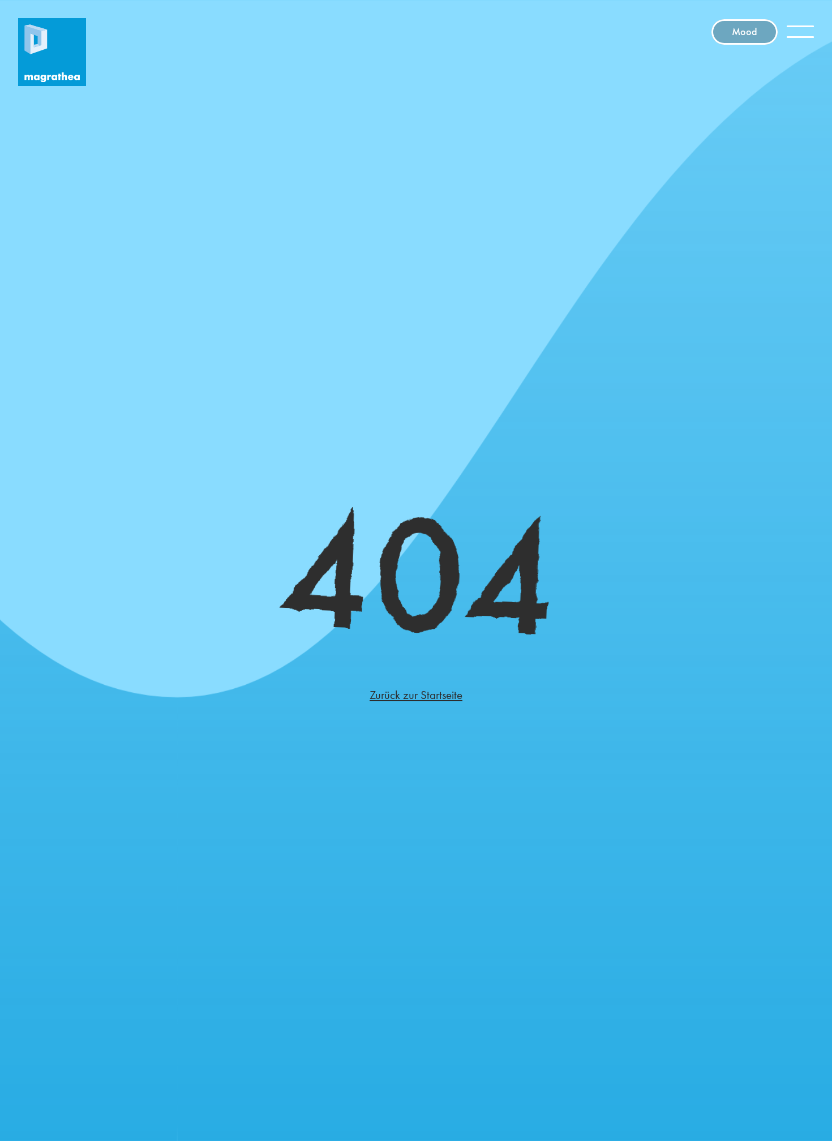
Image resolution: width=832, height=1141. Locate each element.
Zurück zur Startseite (416, 695)
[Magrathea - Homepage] (52, 52)
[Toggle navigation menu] (800, 31)
